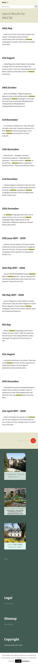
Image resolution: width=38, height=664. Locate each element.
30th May (7, 28)
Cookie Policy (8, 604)
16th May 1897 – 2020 (13, 268)
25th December (10, 208)
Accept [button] (18, 661)
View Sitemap (8, 624)
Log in (6, 559)
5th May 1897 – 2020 (13, 295)
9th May (6, 324)
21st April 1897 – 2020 (14, 411)
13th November (10, 149)
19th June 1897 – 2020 (14, 238)
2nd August (8, 58)
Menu (4, 2)
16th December (10, 381)
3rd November (10, 119)
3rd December (10, 179)
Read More (25, 661)
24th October (9, 87)
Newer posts (26, 440)
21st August (8, 354)
